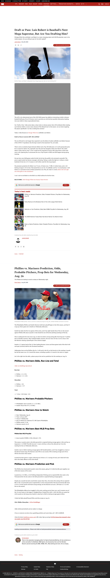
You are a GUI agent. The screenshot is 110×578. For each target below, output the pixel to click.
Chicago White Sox (33, 133)
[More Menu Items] (86, 4)
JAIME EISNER (25, 238)
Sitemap (23, 569)
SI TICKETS (25, 1)
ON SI (2, 1)
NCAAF (35, 4)
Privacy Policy (24, 567)
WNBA (40, 4)
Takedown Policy (50, 567)
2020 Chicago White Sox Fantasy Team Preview (35, 179)
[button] (54, 4)
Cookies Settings (64, 569)
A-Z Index (36, 569)
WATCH (78, 4)
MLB (30, 4)
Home (16, 254)
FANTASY (46, 4)
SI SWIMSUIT (8, 1)
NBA (26, 4)
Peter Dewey (18, 282)
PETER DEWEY (25, 538)
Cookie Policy (37, 567)
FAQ (47, 569)
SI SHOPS (38, 1)
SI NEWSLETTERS (16, 1)
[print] (24, 247)
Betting (21, 555)
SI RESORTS (32, 1)
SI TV (82, 4)
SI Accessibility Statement (83, 567)
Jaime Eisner (18, 42)
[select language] (102, 4)
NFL (16, 4)
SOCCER (21, 4)
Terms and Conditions (65, 567)
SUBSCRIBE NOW (46, 1)
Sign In (107, 4)
